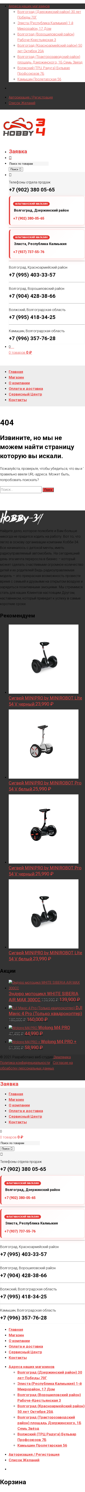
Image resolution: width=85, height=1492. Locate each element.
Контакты (18, 1357)
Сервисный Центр (25, 1352)
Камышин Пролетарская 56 (39, 79)
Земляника (62, 1057)
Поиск (14, 169)
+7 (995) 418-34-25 (32, 317)
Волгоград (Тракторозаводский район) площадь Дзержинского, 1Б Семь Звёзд (49, 1423)
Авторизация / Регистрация (31, 97)
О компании (19, 1341)
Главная (16, 1329)
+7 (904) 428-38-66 (32, 296)
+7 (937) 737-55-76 (28, 252)
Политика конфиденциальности (25, 1063)
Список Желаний (22, 103)
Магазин (16, 1335)
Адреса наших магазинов (29, 6)
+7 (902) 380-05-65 (28, 218)
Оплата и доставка (26, 1346)
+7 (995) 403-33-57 (32, 275)
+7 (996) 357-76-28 (32, 338)
